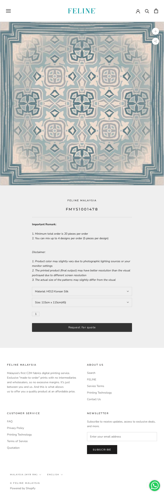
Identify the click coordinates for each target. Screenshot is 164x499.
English (53, 474)
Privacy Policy (15, 428)
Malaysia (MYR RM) (24, 474)
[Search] (147, 11)
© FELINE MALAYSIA (25, 483)
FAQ (10, 421)
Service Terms (95, 386)
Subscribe (102, 449)
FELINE (91, 379)
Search (91, 373)
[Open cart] (156, 11)
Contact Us (94, 399)
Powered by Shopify (22, 488)
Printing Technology (99, 393)
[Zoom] (155, 31)
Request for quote (82, 327)
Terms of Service (17, 441)
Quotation (13, 448)
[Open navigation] (8, 11)
